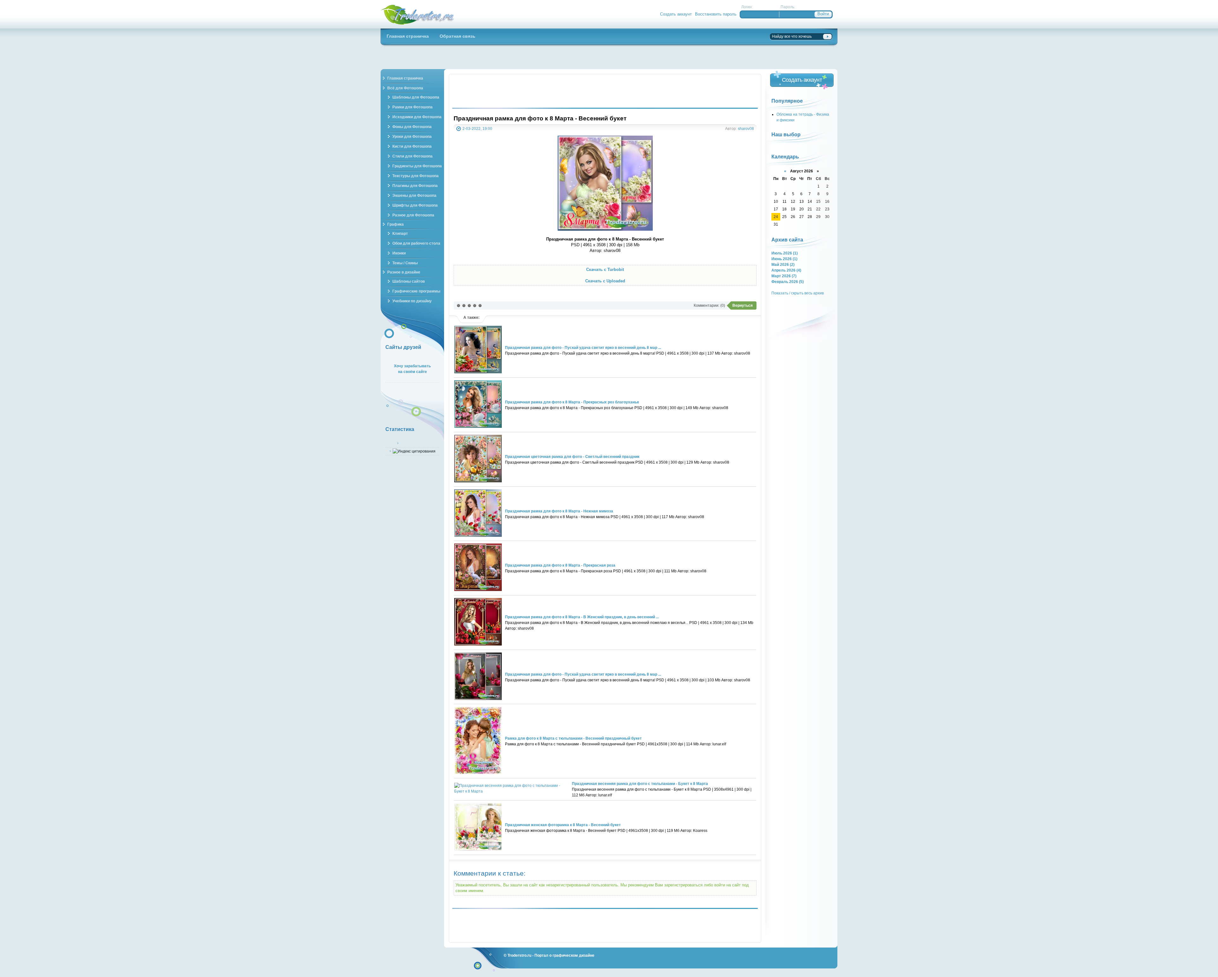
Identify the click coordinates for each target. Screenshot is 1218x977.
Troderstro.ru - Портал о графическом (417, 14)
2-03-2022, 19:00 (477, 128)
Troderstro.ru (519, 955)
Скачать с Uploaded (605, 281)
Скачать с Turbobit (605, 269)
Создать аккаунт (676, 14)
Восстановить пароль (716, 14)
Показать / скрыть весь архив (797, 293)
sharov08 (746, 128)
